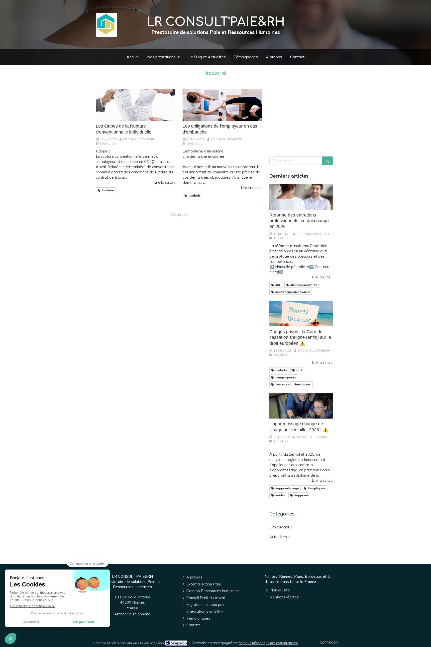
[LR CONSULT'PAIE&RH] (105, 32)
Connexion (329, 642)
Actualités (278, 536)
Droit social (279, 527)
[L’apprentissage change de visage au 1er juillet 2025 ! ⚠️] (301, 406)
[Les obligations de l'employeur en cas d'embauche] (222, 105)
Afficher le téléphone (132, 614)
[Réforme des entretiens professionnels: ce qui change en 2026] (301, 197)
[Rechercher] (327, 160)
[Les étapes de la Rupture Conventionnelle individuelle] (135, 105)
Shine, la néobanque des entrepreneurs (268, 643)
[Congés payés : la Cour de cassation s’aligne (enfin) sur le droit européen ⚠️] (301, 313)
